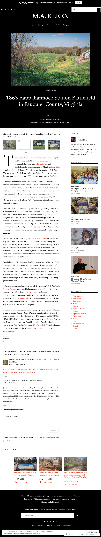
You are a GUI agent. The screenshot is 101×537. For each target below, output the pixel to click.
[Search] (99, 10)
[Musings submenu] (44, 25)
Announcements (78, 296)
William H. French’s (40, 212)
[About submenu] (35, 25)
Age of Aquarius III (77, 250)
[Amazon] (8, 9)
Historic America (50, 90)
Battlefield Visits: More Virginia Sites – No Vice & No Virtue (23, 380)
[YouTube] (11, 9)
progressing (24, 298)
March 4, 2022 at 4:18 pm (13, 383)
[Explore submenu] (52, 25)
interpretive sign (9, 289)
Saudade (75, 326)
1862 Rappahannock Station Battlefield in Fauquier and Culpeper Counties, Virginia (75, 475)
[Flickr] (2, 9)
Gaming (75, 306)
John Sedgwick (41, 164)
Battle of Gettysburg (26, 182)
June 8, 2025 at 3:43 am (17, 364)
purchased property (32, 292)
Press (74, 318)
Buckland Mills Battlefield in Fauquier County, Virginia (25, 474)
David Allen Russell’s (40, 238)
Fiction (75, 303)
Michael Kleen (50, 116)
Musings (75, 311)
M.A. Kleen (50, 17)
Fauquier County (58, 122)
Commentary (77, 301)
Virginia (67, 122)
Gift (78, 3)
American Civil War (37, 122)
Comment (53, 430)
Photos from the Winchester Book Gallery (80, 220)
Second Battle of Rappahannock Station (33, 158)
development (8, 331)
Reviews (75, 321)
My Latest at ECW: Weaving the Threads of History (81, 280)
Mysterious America (79, 314)
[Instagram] (5, 9)
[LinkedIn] (14, 9)
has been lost (38, 328)
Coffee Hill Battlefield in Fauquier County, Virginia (49, 474)
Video (75, 329)
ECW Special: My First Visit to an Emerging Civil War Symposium (82, 190)
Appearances (75, 217)
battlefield (48, 122)
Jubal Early (55, 167)
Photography (75, 248)
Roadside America (79, 324)
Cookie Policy (37, 533)
